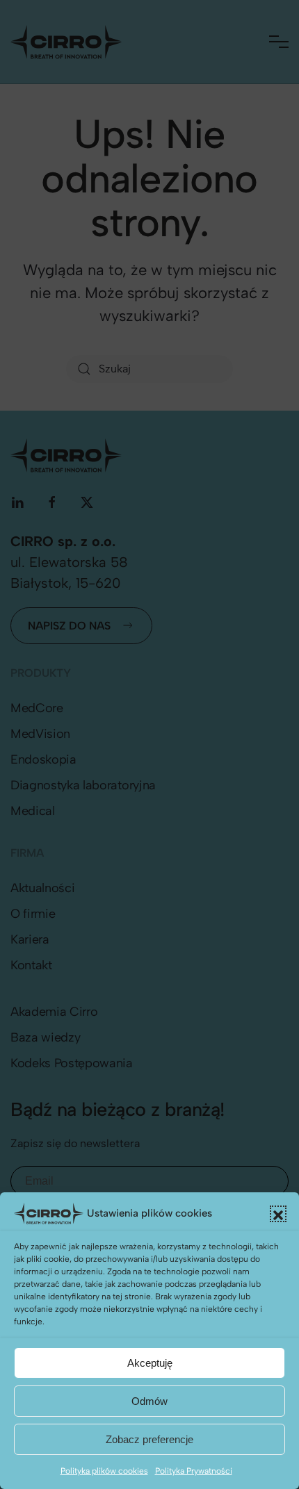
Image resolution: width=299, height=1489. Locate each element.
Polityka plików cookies (104, 1471)
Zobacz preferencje (149, 1439)
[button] (278, 1214)
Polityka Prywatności (193, 1471)
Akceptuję (149, 1363)
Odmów (149, 1401)
